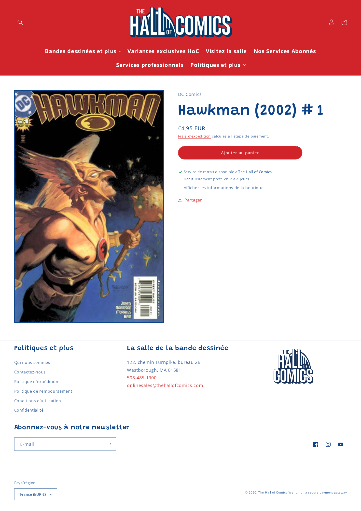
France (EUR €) (33, 494)
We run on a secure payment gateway (318, 492)
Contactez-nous (30, 372)
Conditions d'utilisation (37, 400)
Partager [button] (193, 200)
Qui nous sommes (32, 362)
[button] (20, 22)
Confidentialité (29, 410)
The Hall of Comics (273, 492)
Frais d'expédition (194, 136)
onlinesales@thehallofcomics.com (165, 385)
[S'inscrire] (109, 444)
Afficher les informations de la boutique (224, 187)
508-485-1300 (141, 377)
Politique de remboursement (43, 391)
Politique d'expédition (36, 381)
